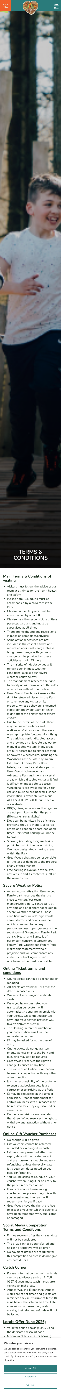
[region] (30, 1365)
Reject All (30, 1385)
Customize (30, 1376)
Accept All (30, 1368)
